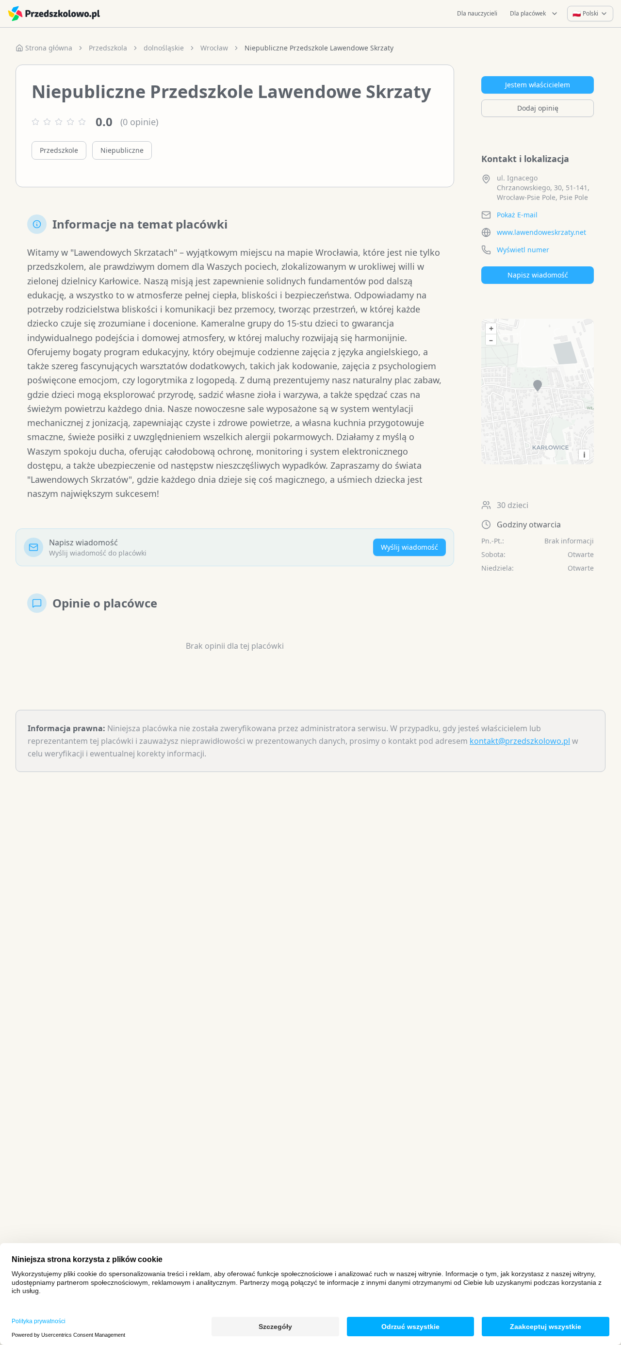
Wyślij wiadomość (409, 547)
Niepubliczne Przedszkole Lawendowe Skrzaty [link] (319, 47)
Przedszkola (108, 47)
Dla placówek (528, 13)
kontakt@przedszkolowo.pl (520, 741)
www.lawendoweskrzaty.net (541, 232)
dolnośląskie (164, 47)
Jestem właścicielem (537, 84)
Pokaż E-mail (517, 214)
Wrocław (214, 47)
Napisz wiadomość (537, 274)
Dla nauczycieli (477, 13)
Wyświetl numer (523, 249)
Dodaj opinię (537, 108)
